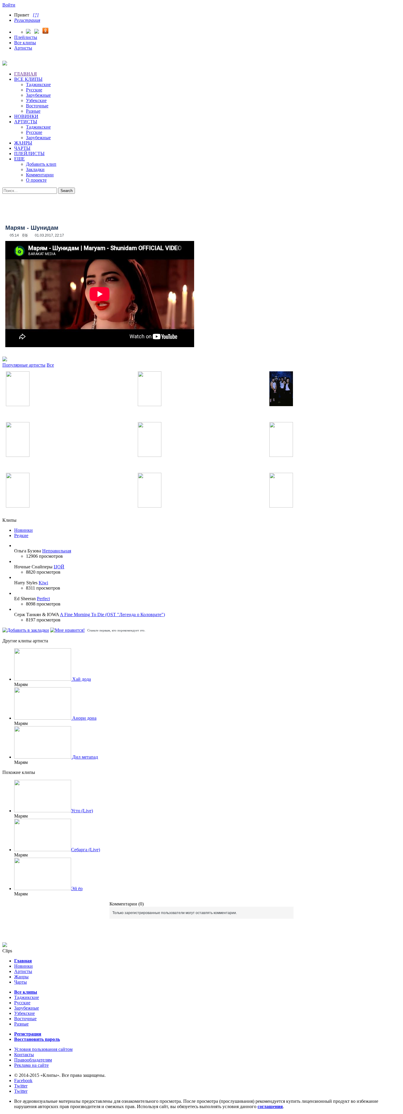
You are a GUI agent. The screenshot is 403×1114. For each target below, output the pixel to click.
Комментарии (40, 174)
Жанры (21, 976)
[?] (36, 14)
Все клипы (25, 42)
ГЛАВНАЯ (25, 73)
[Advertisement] (201, 207)
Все (50, 364)
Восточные (37, 105)
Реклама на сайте (31, 1065)
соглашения (270, 1106)
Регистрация (27, 20)
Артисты (23, 47)
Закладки (35, 169)
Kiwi (43, 582)
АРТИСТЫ (25, 121)
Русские (34, 89)
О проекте (36, 180)
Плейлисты (25, 37)
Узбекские (36, 100)
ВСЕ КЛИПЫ (28, 79)
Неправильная (56, 550)
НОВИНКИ (26, 116)
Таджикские (38, 84)
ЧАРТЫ (22, 148)
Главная (23, 960)
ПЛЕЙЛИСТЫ (29, 153)
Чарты (20, 982)
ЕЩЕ (19, 158)
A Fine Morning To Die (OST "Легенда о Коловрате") (112, 614)
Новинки (23, 530)
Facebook (23, 1080)
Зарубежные (38, 95)
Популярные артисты (23, 364)
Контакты (24, 1054)
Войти (8, 4)
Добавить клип (41, 164)
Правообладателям (33, 1059)
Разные (33, 111)
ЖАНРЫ (23, 142)
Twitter (20, 1085)
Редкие (21, 535)
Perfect (43, 598)
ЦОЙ (59, 566)
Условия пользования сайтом (43, 1049)
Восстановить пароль (37, 1039)
